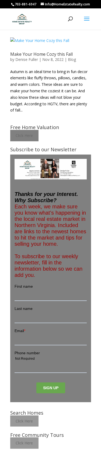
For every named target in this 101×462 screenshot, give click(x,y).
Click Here (24, 135)
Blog (72, 59)
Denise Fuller (26, 59)
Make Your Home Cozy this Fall (41, 54)
